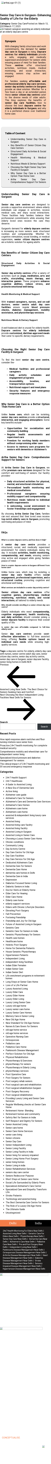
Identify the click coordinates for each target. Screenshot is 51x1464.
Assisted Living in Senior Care (20, 835)
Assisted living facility (16, 828)
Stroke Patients (14, 1195)
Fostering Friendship (16, 917)
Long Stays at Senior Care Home (22, 981)
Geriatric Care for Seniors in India (22, 931)
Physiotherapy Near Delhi (31, 1236)
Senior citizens (13, 1138)
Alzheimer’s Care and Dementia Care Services (28, 801)
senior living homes (15, 1162)
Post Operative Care (16, 1074)
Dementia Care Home (16, 869)
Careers (4, 1367)
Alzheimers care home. (17, 812)
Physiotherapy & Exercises (19, 1060)
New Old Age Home (15, 1019)
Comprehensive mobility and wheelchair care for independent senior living (24, 753)
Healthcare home (14, 941)
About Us (4, 1360)
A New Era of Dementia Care (20, 788)
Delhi (12, 1223)
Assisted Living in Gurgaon (18, 831)
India (38, 1223)
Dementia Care (7, 1405)
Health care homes (15, 938)
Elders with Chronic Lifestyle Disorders (25, 907)
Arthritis (4, 1414)
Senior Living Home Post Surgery (22, 1158)
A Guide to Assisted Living (19, 784)
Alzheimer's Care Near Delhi (22, 1242)
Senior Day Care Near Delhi (15, 1239)
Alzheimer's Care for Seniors (19, 798)
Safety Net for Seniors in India (21, 1117)
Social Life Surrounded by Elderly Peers (25, 1182)
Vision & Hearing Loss (10, 1424)
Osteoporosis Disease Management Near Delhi (24, 1252)
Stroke (3, 1421)
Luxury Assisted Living (17, 988)
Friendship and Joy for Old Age (21, 920)
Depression (11, 879)
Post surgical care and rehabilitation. (24, 1084)
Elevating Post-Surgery (17, 910)
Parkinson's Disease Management (22, 1050)
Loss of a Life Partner (17, 985)
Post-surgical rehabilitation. (19, 1095)
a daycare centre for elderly (20, 651)
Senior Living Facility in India (19, 1151)
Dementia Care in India (17, 876)
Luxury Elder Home (15, 995)
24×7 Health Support (16, 777)
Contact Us (5, 1372)
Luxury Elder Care (14, 992)
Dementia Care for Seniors (19, 866)
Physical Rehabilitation (17, 1057)
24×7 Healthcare (14, 781)
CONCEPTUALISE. (11, 1437)
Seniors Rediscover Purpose (20, 1175)
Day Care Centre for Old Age (20, 852)
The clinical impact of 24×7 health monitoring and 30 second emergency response (24, 765)
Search (4, 722)
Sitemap (4, 1365)
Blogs (3, 1362)
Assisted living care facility (19, 825)
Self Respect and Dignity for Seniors (24, 1121)
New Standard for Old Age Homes (23, 1023)
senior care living (14, 1134)
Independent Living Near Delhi (23, 1247)
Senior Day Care (19, 23)
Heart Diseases (7, 1417)
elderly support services (18, 903)
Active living (12, 791)
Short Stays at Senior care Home (22, 1179)
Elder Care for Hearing (16, 893)
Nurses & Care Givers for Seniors (22, 1026)
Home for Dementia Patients (20, 948)
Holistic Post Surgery (16, 944)
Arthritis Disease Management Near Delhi (21, 1255)
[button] (25, 8)
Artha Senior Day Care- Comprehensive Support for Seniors (28, 180)
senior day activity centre (31, 656)
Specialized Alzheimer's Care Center (23, 1186)
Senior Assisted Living (16, 1124)
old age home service (16, 1029)
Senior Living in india (15, 1165)
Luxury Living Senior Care (18, 1002)
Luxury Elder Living (15, 999)
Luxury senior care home (18, 1009)
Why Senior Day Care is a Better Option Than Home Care (28, 174)
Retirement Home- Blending (19, 1110)
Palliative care (13, 1043)
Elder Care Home (14, 897)
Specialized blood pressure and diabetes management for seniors (20, 759)
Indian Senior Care (14, 968)
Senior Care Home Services (19, 1131)
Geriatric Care (12, 927)
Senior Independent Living (18, 1145)
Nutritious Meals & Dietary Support (28, 163)
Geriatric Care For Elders (12, 1386)
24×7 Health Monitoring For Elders (17, 1379)
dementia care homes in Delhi (20, 873)
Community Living (14, 845)
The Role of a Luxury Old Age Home (23, 1206)
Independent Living (15, 958)
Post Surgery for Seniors (18, 1077)
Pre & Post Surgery (9, 1395)
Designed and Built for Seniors (15, 1382)
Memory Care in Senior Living (20, 1016)
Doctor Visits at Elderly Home (20, 890)
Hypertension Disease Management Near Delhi (24, 1269)
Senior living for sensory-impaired (22, 1155)
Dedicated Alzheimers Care (19, 862)
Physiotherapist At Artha (12, 1391)
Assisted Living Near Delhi (14, 1233)
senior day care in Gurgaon (13, 659)
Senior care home (14, 1127)
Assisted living (13, 821)
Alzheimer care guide (16, 794)
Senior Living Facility (16, 1148)
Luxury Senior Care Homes (19, 1012)
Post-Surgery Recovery (17, 1091)
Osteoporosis (12, 1040)
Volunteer (5, 1369)
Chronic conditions (15, 842)
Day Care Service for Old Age (20, 859)
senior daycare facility (38, 659)
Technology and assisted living (21, 1199)
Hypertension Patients (17, 955)
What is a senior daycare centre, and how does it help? (23, 540)
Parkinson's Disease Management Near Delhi (23, 1250)
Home (3, 1358)
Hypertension (6, 1426)
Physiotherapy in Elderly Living (21, 1067)
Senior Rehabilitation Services (20, 1169)
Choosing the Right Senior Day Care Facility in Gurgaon (28, 168)
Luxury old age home (16, 1005)
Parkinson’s (5, 1410)
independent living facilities (19, 962)
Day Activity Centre (15, 849)
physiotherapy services (17, 1071)
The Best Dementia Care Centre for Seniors (27, 1202)
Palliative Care (7, 1388)
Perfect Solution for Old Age (20, 1053)
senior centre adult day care (26, 653)
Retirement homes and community (23, 1114)
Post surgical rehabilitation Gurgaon (23, 1088)
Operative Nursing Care (17, 1036)
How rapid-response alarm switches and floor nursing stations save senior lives (22, 740)
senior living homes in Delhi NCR (15, 662)
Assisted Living (7, 1384)
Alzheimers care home (17, 808)
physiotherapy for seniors (18, 1064)
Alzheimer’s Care (8, 1408)
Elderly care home (15, 900)
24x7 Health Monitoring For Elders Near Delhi (23, 1231)
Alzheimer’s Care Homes (18, 805)
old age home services (17, 1033)
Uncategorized (13, 1212)
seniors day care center (17, 1172)
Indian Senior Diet (14, 972)
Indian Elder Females (16, 965)
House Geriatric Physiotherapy (21, 951)
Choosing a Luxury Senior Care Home (24, 838)
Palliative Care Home (16, 1047)
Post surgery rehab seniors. (19, 1081)
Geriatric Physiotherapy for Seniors (23, 934)
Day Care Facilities (15, 855)
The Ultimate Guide (15, 1209)
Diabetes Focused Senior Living (21, 883)
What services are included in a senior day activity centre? (25, 588)
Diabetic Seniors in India (17, 886)
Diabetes (4, 1419)
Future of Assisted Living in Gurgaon (23, 924)
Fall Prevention (13, 914)
